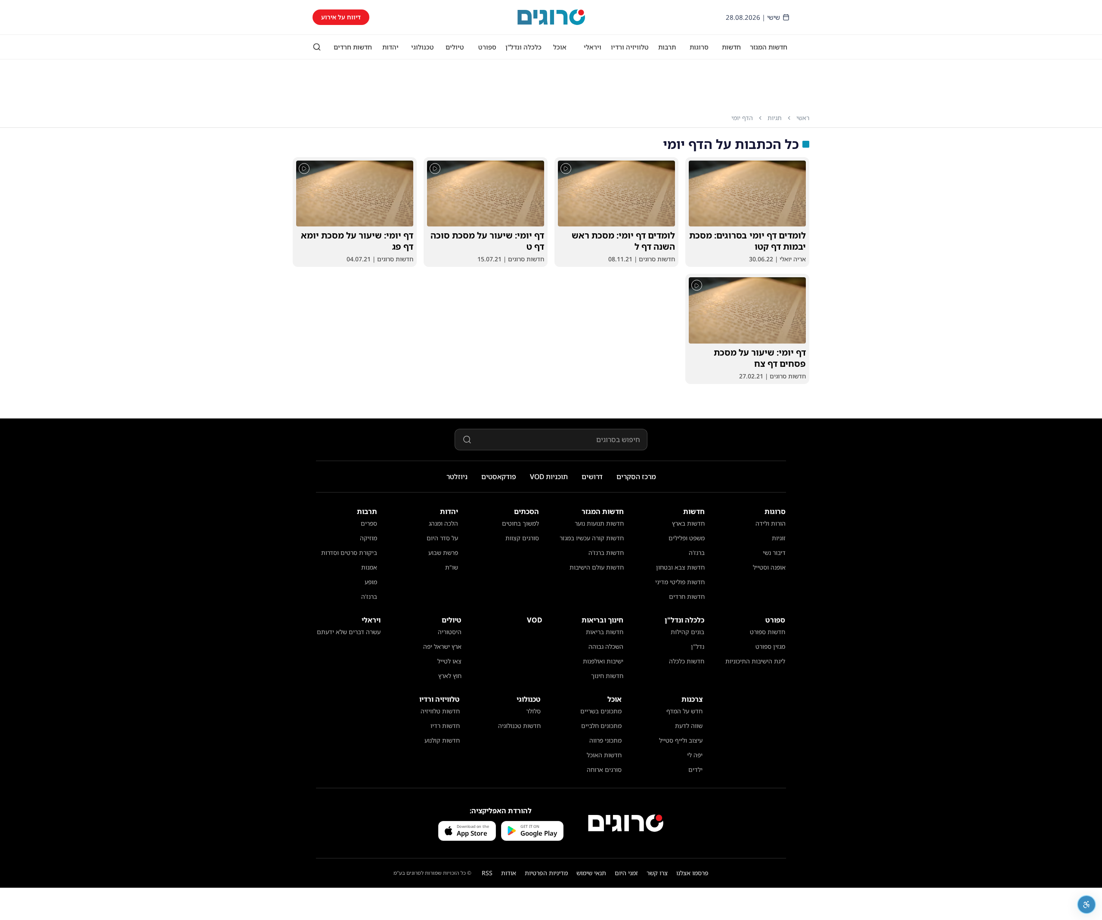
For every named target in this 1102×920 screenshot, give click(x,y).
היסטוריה (449, 632)
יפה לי (695, 755)
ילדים (695, 769)
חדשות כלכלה (686, 661)
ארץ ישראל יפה (442, 646)
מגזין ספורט (770, 646)
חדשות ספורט (767, 632)
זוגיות (779, 538)
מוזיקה (368, 538)
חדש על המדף (684, 711)
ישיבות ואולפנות (603, 661)
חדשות (731, 47)
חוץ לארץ (449, 676)
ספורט (487, 47)
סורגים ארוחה (604, 769)
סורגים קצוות (522, 538)
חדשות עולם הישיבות (597, 567)
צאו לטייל (449, 661)
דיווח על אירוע (341, 17)
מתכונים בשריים (601, 711)
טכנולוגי (422, 47)
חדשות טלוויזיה (440, 711)
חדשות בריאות (604, 632)
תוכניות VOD (549, 476)
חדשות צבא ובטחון (680, 567)
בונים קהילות (687, 632)
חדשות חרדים (353, 47)
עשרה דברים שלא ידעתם (349, 632)
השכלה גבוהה (605, 646)
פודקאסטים (498, 476)
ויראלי (592, 47)
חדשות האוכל (604, 755)
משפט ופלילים (687, 538)
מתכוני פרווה (605, 740)
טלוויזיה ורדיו (630, 47)
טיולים (455, 47)
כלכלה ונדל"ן (523, 47)
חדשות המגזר (768, 47)
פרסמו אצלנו (692, 873)
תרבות (667, 47)
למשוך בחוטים (520, 523)
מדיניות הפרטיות (546, 873)
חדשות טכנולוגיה (519, 726)
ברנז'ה (697, 552)
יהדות (390, 47)
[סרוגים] (626, 823)
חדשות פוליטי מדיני (680, 582)
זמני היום (626, 873)
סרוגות (699, 47)
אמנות (369, 567)
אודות (508, 873)
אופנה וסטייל (769, 567)
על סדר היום (442, 538)
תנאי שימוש (591, 873)
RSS (487, 873)
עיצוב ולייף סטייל (681, 740)
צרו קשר (657, 873)
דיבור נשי (774, 552)
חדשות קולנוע (442, 740)
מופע (371, 582)
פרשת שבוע (443, 552)
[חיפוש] (317, 47)
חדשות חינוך (607, 676)
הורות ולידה (770, 523)
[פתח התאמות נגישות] (1086, 904)
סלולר (533, 711)
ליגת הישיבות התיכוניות (755, 661)
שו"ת (451, 567)
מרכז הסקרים (636, 476)
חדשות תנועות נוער (599, 523)
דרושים (592, 476)
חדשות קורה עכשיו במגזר (592, 538)
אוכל (559, 47)
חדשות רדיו (445, 726)
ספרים (369, 523)
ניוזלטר (456, 476)
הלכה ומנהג (443, 523)
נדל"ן (697, 646)
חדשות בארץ (688, 523)
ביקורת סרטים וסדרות (349, 552)
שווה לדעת (689, 726)
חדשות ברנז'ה (606, 552)
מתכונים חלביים (601, 726)
